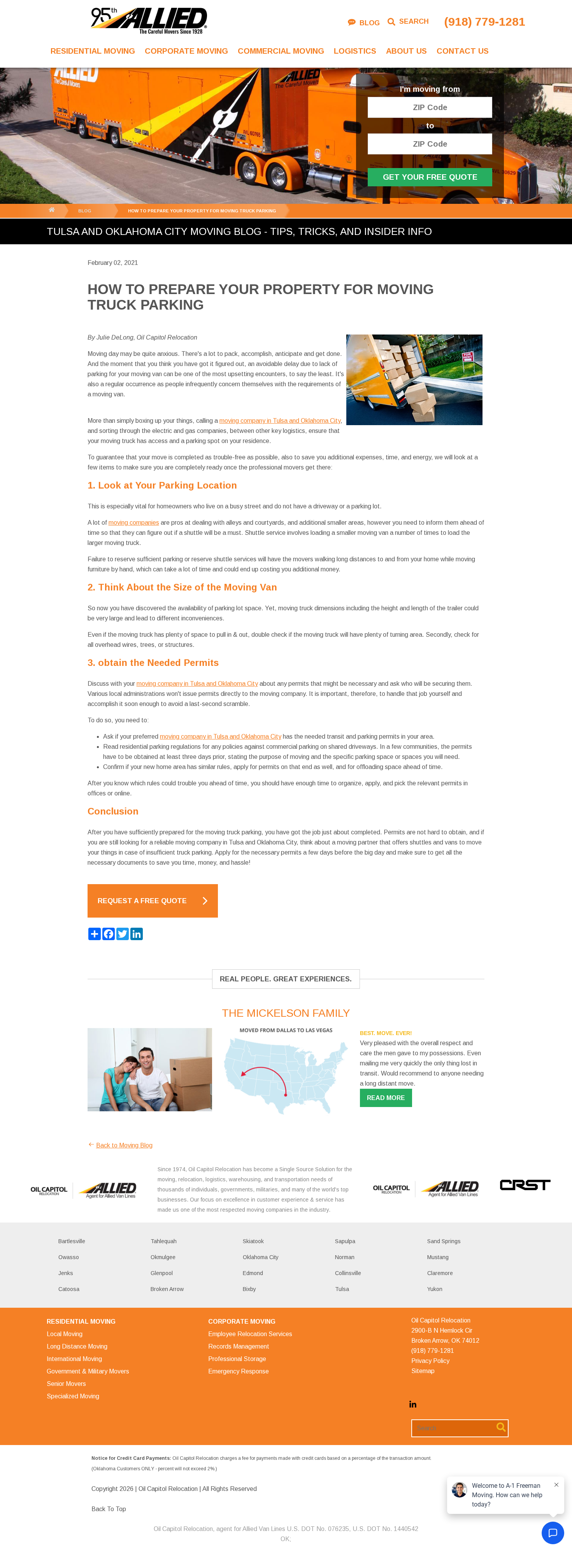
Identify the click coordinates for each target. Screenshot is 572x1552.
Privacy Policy (430, 1361)
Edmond (253, 1273)
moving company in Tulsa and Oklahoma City (279, 420)
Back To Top (108, 1509)
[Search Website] (501, 1428)
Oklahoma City (261, 1257)
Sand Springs (444, 1241)
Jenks (65, 1273)
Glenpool (162, 1273)
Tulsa (342, 1289)
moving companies (134, 522)
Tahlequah (164, 1241)
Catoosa (68, 1289)
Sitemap (423, 1371)
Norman (344, 1257)
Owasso (68, 1257)
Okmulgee (163, 1257)
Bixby (249, 1289)
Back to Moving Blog (124, 1145)
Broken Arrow (167, 1289)
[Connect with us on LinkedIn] (413, 1406)
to (430, 126)
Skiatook (253, 1241)
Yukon (434, 1289)
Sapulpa (345, 1241)
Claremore (440, 1273)
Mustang (438, 1257)
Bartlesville (71, 1241)
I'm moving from (430, 89)
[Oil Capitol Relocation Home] (148, 21)
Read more (386, 1098)
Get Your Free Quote (430, 177)
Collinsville (348, 1273)
